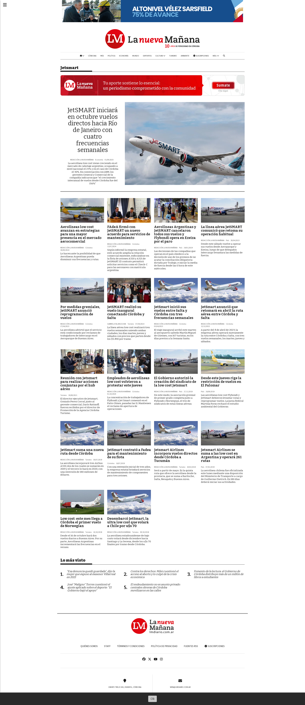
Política (111, 55)
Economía (123, 55)
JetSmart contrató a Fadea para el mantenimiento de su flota (129, 453)
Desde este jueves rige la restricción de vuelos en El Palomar (221, 381)
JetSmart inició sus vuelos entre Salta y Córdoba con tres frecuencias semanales (173, 312)
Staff (107, 646)
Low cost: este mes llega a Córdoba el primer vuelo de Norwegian (81, 522)
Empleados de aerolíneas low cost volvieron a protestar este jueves (128, 381)
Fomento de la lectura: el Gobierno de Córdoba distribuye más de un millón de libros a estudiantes (218, 574)
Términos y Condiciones (131, 646)
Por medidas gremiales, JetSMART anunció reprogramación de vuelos (80, 312)
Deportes (147, 55)
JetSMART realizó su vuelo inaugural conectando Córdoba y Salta (125, 312)
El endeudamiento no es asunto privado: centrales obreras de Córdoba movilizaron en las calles (155, 587)
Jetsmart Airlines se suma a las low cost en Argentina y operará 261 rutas (221, 455)
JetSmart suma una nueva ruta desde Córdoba (82, 452)
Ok (153, 699)
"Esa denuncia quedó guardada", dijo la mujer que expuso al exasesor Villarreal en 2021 (91, 574)
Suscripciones (202, 55)
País (102, 55)
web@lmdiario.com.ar (180, 687)
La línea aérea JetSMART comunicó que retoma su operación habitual (222, 230)
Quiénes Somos (89, 646)
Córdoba (92, 55)
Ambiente (185, 55)
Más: (215, 55)
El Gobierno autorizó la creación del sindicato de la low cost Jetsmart (175, 381)
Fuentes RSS (191, 646)
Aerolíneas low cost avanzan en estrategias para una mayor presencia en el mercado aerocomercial (81, 234)
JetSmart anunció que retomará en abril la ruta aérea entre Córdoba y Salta (222, 312)
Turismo (173, 55)
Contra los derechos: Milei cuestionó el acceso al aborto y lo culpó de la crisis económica (154, 574)
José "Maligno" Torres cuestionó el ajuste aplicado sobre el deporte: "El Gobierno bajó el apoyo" (89, 587)
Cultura (159, 55)
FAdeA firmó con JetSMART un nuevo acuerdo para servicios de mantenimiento (128, 232)
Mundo (135, 55)
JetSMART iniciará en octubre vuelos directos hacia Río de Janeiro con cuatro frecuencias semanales (93, 130)
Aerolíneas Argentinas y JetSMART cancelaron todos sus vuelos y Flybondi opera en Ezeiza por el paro (175, 234)
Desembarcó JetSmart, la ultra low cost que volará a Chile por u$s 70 (128, 522)
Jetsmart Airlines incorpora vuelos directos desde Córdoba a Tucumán (175, 455)
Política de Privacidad (164, 646)
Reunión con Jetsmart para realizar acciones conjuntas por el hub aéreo (79, 383)
